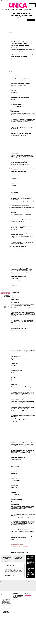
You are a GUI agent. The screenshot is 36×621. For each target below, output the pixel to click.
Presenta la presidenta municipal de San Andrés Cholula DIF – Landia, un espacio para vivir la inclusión (30, 574)
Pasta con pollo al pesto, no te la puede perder (18, 548)
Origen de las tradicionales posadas (7, 310)
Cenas (15, 552)
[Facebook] (28, 20)
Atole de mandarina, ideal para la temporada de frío (19, 546)
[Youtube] (30, 595)
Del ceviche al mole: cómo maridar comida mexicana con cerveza (7, 296)
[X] (30, 20)
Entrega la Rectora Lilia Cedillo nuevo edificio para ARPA (30, 566)
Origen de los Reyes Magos (6, 307)
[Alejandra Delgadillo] (3, 570)
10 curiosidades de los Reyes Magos (7, 303)
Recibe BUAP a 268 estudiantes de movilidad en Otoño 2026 (30, 562)
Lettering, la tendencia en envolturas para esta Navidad (6, 561)
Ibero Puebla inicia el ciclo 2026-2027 (18, 595)
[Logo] (18, 5)
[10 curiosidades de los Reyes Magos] (2, 303)
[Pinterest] (32, 20)
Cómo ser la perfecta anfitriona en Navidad (19, 561)
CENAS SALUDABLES (19, 552)
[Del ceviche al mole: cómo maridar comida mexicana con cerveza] (2, 296)
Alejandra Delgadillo (16, 20)
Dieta (24, 552)
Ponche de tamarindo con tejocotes (17, 544)
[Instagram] (27, 595)
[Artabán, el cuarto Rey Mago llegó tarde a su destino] (2, 300)
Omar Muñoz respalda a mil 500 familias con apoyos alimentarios (30, 569)
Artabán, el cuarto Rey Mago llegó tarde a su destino (7, 300)
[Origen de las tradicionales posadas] (2, 310)
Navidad (27, 552)
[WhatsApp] (34, 20)
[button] (33, 10)
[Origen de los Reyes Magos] (2, 307)
